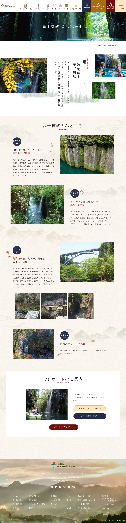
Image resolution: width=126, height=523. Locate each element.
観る (68, 496)
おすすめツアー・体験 (37, 504)
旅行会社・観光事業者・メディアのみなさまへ (110, 498)
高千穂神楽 (33, 500)
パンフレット (56, 508)
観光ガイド (33, 508)
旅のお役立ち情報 (84, 496)
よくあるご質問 (83, 504)
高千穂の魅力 (18, 500)
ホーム (15, 496)
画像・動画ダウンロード (87, 500)
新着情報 (54, 496)
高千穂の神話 (18, 504)
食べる (69, 500)
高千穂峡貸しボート (36, 496)
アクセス (54, 504)
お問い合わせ (106, 509)
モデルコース (18, 508)
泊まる (69, 508)
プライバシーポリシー (110, 505)
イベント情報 (56, 500)
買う (68, 504)
